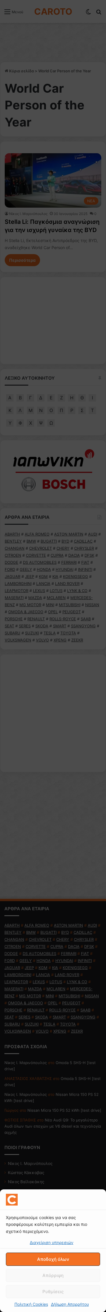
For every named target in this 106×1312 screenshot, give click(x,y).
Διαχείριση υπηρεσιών (51, 1242)
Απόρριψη (53, 1275)
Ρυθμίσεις (53, 1291)
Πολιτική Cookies (31, 1304)
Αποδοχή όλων (53, 1259)
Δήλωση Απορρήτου (70, 1304)
